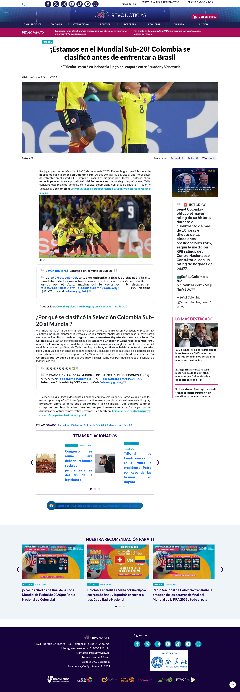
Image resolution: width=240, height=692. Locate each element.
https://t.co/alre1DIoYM (57, 288)
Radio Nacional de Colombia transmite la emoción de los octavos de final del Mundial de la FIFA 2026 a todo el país (182, 594)
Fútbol (47, 42)
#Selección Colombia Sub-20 (87, 425)
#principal (63, 425)
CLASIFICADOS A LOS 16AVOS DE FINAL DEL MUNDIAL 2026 (148, 2)
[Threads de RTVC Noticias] (198, 644)
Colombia (56, 24)
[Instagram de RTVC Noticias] (157, 644)
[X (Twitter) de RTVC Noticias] (147, 644)
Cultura (179, 24)
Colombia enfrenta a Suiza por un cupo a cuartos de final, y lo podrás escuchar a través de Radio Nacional (116, 594)
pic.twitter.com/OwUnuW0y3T (99, 288)
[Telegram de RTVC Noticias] (188, 644)
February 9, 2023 (76, 291)
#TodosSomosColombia (73, 379)
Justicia (204, 24)
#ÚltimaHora (57, 271)
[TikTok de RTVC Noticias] (178, 644)
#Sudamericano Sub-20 (118, 425)
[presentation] (32, 461)
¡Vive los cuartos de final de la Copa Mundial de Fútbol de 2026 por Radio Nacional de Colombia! (48, 594)
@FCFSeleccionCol (63, 277)
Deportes (130, 24)
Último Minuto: (33, 32)
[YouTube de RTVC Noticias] (168, 644)
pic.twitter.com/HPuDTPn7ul (122, 379)
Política (105, 24)
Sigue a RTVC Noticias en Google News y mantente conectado (97, 505)
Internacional (81, 24)
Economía (154, 24)
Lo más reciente (31, 24)
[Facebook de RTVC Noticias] (137, 644)
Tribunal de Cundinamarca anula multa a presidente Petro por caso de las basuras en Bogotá (137, 467)
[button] (91, 489)
